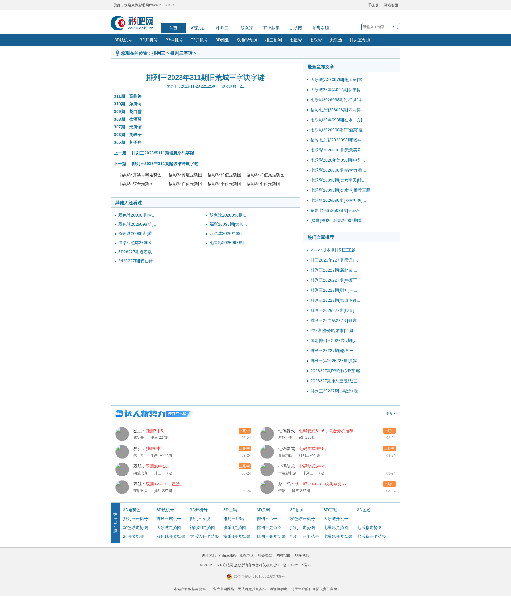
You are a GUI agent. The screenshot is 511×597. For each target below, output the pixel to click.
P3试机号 (174, 40)
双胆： (152, 466)
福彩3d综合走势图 (136, 183)
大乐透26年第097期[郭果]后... (338, 89)
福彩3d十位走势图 (224, 183)
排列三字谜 (181, 53)
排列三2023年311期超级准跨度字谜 (165, 163)
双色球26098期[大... (137, 215)
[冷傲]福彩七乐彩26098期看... (338, 220)
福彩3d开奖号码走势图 (141, 174)
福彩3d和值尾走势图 (265, 174)
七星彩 (296, 40)
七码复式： (317, 430)
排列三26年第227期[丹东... (335, 320)
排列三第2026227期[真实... (336, 360)
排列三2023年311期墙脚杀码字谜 (163, 153)
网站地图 (391, 5)
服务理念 (265, 555)
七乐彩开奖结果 (371, 536)
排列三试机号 (168, 518)
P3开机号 (199, 40)
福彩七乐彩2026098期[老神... (338, 140)
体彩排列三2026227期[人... (336, 340)
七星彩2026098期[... (229, 242)
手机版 (373, 5)
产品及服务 (228, 555)
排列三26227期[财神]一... (334, 290)
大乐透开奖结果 (204, 536)
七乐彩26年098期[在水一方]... (338, 119)
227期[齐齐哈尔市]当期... (334, 330)
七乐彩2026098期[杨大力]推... (338, 170)
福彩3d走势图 (202, 527)
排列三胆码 (233, 518)
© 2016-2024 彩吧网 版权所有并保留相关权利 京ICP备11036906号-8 (255, 565)
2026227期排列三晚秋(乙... (336, 380)
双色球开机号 (302, 518)
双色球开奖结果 (170, 536)
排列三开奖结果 (271, 536)
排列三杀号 (267, 518)
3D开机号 (149, 40)
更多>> (391, 414)
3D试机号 (123, 40)
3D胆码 (230, 509)
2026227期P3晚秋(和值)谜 (335, 370)
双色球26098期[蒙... (137, 233)
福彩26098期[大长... (228, 224)
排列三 (222, 28)
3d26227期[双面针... (137, 261)
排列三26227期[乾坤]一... (334, 350)
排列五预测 (360, 40)
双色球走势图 (135, 527)
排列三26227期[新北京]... (334, 270)
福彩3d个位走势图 (263, 183)
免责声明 (246, 555)
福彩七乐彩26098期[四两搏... (337, 109)
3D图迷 (364, 509)
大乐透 (336, 40)
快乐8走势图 (234, 527)
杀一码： (312, 484)
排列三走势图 (269, 527)
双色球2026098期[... (137, 224)
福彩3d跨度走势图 (185, 174)
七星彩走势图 (336, 527)
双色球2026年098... (228, 233)
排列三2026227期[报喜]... (334, 310)
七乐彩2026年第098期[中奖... (338, 160)
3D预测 (222, 40)
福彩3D (198, 28)
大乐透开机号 (336, 518)
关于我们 (209, 555)
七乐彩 (316, 40)
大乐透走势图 (168, 527)
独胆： (150, 430)
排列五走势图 (302, 527)
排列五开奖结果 (304, 536)
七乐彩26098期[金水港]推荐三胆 (340, 190)
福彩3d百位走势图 (185, 183)
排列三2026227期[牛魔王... (336, 280)
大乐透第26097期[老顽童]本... (338, 79)
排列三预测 (200, 518)
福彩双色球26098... (136, 242)
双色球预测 (247, 40)
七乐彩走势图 (369, 527)
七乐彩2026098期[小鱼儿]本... (338, 99)
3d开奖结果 (133, 536)
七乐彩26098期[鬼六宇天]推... (338, 180)
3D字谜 (330, 509)
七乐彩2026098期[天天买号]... (338, 150)
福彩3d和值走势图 (224, 174)
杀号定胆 (320, 28)
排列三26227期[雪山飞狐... (335, 300)
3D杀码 (263, 509)
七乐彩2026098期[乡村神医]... (338, 200)
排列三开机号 (135, 518)
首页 (173, 28)
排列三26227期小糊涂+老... (336, 390)
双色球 (247, 28)
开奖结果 (271, 28)
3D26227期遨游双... (137, 251)
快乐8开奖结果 (236, 536)
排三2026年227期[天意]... (334, 260)
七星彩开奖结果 (338, 536)
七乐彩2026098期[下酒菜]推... (338, 130)
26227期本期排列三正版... (335, 250)
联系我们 (302, 555)
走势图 (296, 28)
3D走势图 (132, 509)
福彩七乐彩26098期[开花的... (337, 210)
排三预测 (273, 40)
